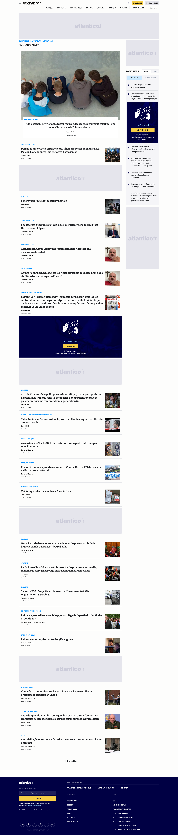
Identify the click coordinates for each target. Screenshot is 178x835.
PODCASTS (70, 817)
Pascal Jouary (25, 722)
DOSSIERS (70, 805)
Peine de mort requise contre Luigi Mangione (47, 639)
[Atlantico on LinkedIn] (40, 824)
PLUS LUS (134, 78)
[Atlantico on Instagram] (46, 824)
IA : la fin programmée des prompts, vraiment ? (141, 86)
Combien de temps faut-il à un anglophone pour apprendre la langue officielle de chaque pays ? (144, 96)
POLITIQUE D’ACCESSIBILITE (122, 821)
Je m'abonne (70, 346)
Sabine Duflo (70, 132)
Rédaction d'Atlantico (28, 598)
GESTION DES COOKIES (120, 813)
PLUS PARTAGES (150, 78)
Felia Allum (24, 574)
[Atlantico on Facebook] (34, 824)
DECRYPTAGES (72, 801)
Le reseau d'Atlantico (106, 788)
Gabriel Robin (25, 426)
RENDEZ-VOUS (72, 809)
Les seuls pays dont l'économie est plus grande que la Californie (143, 185)
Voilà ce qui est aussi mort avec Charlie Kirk (46, 491)
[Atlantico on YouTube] (52, 824)
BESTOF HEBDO (72, 821)
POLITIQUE (48, 8)
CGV (114, 801)
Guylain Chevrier (26, 622)
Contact (124, 788)
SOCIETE (100, 8)
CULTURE (153, 8)
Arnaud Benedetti (39, 622)
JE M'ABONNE (137, 3)
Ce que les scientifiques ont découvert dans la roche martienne (141, 174)
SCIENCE (123, 8)
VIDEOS (69, 813)
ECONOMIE (61, 8)
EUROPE (89, 8)
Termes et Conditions (34, 805)
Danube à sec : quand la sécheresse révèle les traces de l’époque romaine (143, 149)
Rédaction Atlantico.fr (28, 698)
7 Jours (155, 71)
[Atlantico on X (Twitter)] (28, 824)
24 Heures (146, 71)
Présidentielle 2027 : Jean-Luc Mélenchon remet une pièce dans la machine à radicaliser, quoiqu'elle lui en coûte (144, 197)
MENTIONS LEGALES (119, 805)
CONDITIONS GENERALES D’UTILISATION (126, 830)
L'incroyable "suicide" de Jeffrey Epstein (44, 200)
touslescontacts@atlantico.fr (37, 830)
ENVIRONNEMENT (139, 8)
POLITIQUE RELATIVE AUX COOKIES (124, 825)
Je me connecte (152, 3)
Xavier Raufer (25, 204)
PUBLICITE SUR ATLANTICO (122, 809)
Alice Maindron (25, 310)
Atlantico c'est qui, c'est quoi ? (80, 788)
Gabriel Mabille (25, 155)
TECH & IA (112, 8)
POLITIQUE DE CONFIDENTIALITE (124, 817)
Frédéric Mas (25, 404)
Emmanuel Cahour (27, 232)
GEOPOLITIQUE (76, 8)
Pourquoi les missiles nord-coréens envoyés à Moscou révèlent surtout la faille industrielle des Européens (141, 162)
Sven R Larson (25, 495)
